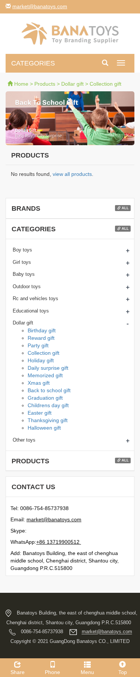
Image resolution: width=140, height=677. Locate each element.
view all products (72, 174)
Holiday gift (41, 360)
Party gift (38, 345)
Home (21, 84)
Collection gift (105, 84)
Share (17, 672)
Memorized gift (45, 375)
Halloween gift (44, 428)
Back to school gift (49, 390)
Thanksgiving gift (48, 420)
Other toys (24, 440)
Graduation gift (45, 398)
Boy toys (22, 250)
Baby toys (24, 274)
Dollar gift (72, 84)
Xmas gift (39, 383)
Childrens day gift (48, 405)
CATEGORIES (33, 63)
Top (122, 672)
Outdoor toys (27, 286)
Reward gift (41, 338)
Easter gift (40, 413)
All (125, 208)
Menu (87, 672)
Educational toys (31, 311)
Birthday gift (42, 330)
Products (44, 84)
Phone (52, 672)
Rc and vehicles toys (35, 298)
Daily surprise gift (48, 368)
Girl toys (22, 262)
